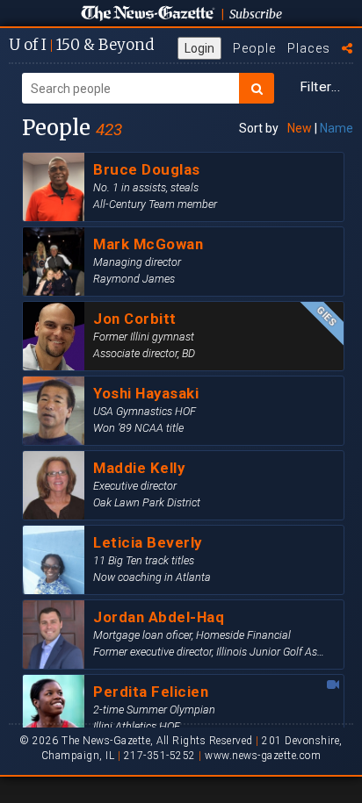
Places (308, 48)
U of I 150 (81, 44)
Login (199, 48)
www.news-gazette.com (263, 755)
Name (336, 128)
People (254, 48)
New (299, 128)
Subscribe (255, 14)
